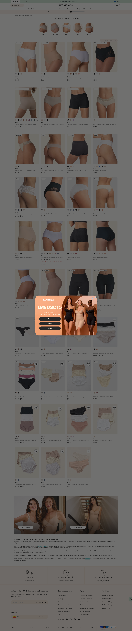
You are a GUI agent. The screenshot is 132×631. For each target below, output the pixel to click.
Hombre (50, 323)
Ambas (50, 328)
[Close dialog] (93, 297)
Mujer (50, 318)
